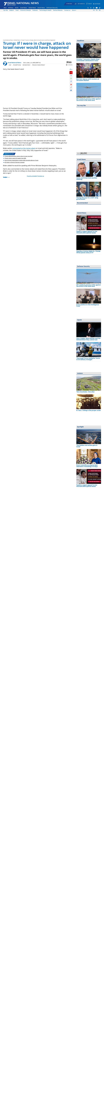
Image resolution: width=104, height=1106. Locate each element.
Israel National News (8, 40)
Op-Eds (5, 10)
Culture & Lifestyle (25, 10)
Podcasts (35, 10)
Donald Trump (17, 65)
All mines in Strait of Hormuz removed (14, 162)
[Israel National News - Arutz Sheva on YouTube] (96, 8)
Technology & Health (45, 10)
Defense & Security (52, 7)
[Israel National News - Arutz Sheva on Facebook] (90, 8)
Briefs (16, 7)
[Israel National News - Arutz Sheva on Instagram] (93, 8)
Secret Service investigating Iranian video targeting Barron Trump (21, 160)
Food (17, 10)
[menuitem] (5, 8)
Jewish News (41, 7)
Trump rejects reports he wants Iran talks (15, 158)
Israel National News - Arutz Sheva (17, 4)
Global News (32, 7)
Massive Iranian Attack (38, 65)
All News (10, 7)
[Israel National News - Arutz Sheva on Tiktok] (99, 8)
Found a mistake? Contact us (35, 176)
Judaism (11, 10)
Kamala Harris (26, 65)
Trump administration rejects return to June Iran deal (18, 156)
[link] (88, 60)
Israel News (23, 7)
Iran (10, 65)
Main (5, 7)
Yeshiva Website (57, 10)
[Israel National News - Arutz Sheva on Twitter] (88, 8)
